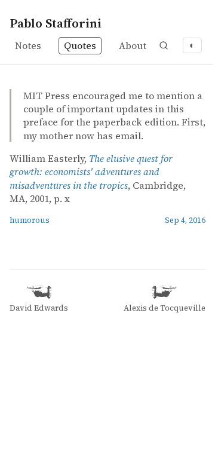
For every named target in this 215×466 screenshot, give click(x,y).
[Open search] (163, 45)
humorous (30, 220)
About (132, 45)
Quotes (80, 45)
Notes (28, 45)
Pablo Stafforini (56, 23)
